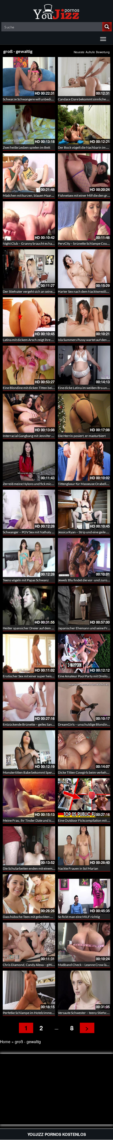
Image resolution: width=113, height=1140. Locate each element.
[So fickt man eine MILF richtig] (84, 893)
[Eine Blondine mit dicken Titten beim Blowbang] (29, 365)
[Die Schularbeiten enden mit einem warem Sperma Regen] (29, 845)
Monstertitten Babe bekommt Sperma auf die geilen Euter (43, 772)
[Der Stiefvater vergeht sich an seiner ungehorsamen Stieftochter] (29, 268)
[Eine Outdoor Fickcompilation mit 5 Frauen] (84, 797)
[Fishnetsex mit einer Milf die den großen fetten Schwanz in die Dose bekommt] (84, 172)
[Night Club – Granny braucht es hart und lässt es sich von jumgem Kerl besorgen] (29, 220)
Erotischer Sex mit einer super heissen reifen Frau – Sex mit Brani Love (52, 676)
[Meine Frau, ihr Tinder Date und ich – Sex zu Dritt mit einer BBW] (29, 797)
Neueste (79, 52)
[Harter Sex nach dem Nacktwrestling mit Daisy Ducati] (84, 268)
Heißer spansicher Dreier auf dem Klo (29, 628)
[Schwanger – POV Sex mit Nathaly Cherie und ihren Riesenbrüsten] (29, 509)
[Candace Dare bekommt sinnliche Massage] (84, 76)
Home (5, 1041)
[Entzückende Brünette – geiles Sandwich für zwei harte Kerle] (29, 701)
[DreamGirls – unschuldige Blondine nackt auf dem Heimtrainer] (84, 701)
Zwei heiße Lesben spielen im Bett (26, 147)
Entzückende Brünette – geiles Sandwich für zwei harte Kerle (46, 724)
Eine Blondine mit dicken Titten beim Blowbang (36, 388)
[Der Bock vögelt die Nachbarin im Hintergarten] (84, 124)
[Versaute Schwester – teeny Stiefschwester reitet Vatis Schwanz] (84, 990)
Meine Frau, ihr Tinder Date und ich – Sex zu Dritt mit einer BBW (48, 820)
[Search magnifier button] (107, 26)
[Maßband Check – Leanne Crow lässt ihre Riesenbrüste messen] (84, 942)
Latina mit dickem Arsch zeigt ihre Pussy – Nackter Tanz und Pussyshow (53, 340)
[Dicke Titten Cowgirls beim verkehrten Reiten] (84, 749)
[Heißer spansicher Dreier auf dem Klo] (29, 605)
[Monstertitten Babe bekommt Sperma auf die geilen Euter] (29, 749)
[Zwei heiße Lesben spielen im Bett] (29, 124)
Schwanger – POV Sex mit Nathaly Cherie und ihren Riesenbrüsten (50, 532)
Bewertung (103, 52)
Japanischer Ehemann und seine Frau (84, 628)
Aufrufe (90, 52)
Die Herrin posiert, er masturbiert (82, 436)
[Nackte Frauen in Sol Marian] (84, 845)
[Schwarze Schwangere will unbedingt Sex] (29, 76)
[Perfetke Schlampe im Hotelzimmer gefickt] (29, 990)
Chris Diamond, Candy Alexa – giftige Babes (34, 965)
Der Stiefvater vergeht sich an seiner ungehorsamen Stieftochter (48, 291)
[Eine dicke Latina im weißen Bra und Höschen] (84, 365)
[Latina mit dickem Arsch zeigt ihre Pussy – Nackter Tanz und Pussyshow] (29, 316)
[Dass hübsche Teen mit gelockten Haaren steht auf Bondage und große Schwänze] (29, 893)
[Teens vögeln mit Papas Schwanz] (29, 557)
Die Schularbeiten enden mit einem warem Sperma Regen (43, 868)
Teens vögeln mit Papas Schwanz (26, 580)
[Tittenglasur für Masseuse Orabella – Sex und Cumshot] (84, 461)
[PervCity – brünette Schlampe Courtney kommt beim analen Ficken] (84, 220)
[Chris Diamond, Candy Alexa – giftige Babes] (29, 942)
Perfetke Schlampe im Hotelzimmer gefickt (33, 1013)
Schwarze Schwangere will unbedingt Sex (32, 99)
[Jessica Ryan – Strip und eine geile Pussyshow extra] (84, 509)
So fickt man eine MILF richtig (79, 917)
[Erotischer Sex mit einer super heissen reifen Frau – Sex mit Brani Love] (29, 653)
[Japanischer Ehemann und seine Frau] (84, 605)
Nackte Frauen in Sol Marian (78, 868)
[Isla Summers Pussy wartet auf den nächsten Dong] (84, 316)
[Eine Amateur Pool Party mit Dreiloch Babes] (84, 653)
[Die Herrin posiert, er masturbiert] (84, 413)
